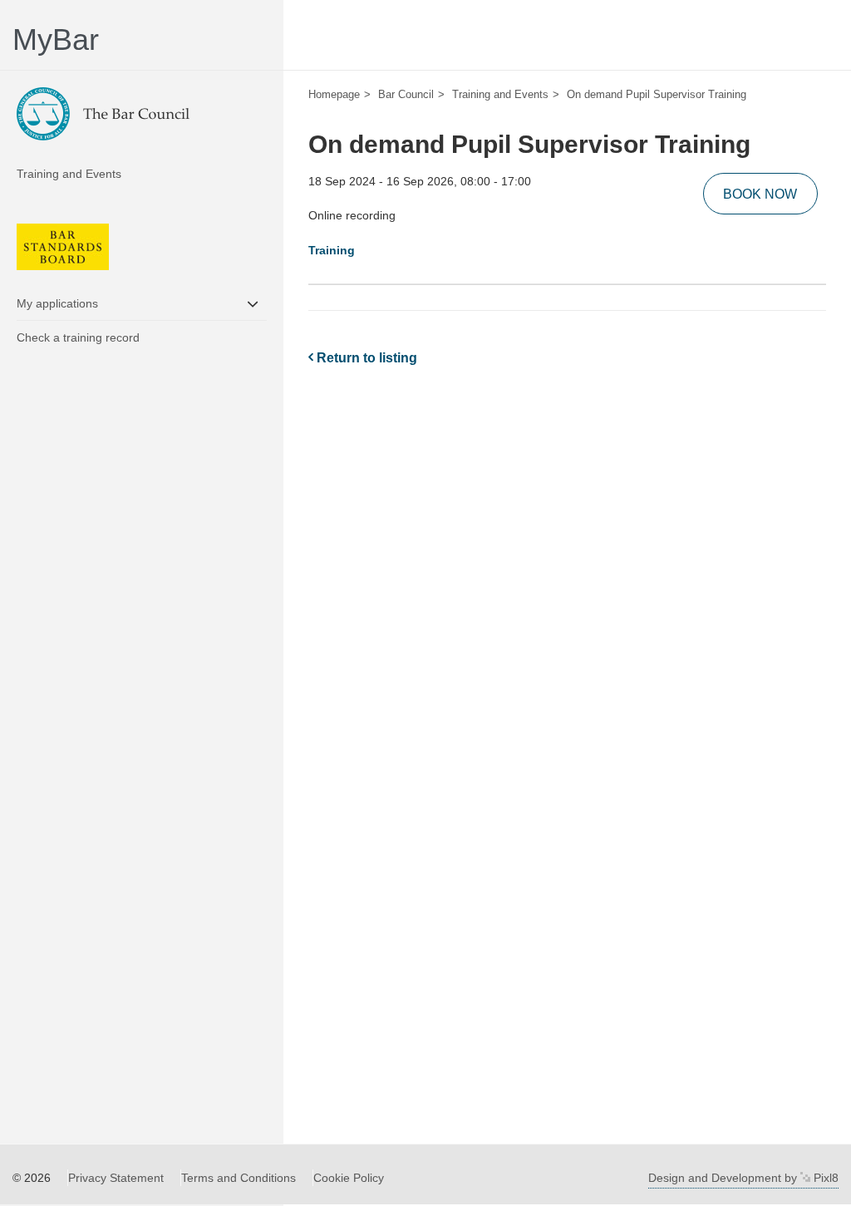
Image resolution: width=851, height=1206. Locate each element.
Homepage (334, 94)
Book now (760, 194)
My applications (57, 303)
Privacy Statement (116, 1177)
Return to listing (365, 358)
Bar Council (406, 94)
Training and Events (69, 173)
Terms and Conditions (238, 1177)
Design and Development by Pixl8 (743, 1177)
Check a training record (78, 337)
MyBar (55, 39)
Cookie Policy (348, 1177)
